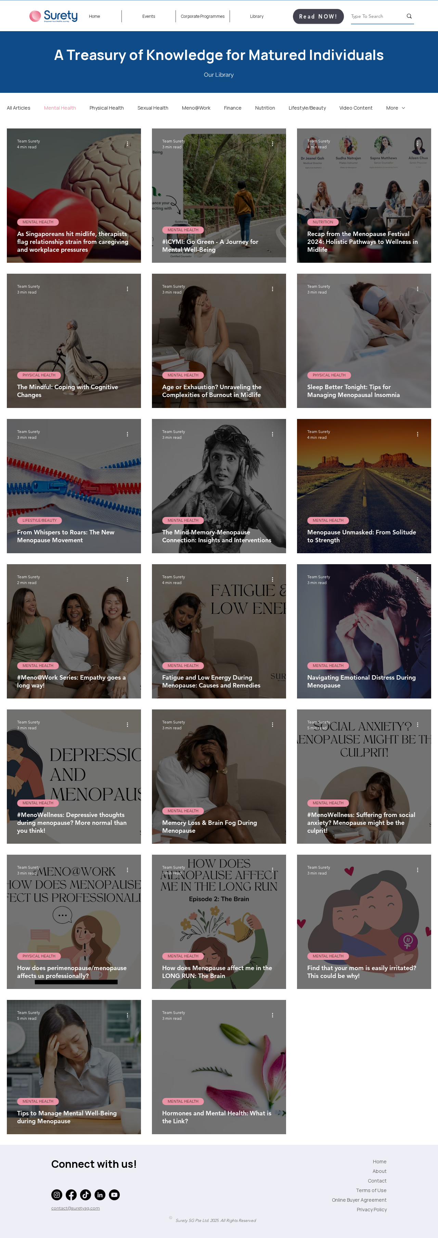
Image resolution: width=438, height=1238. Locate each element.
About (380, 1171)
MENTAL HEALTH (38, 222)
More (392, 107)
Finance (233, 107)
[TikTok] (85, 1194)
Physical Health (107, 107)
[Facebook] (71, 1194)
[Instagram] (56, 1194)
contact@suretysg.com (75, 1208)
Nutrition (265, 107)
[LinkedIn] (99, 1194)
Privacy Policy (372, 1209)
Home (380, 1161)
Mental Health (60, 107)
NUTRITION (323, 222)
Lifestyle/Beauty (307, 107)
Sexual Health (153, 107)
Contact (377, 1180)
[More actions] (130, 143)
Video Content (356, 107)
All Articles (18, 107)
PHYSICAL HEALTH (39, 375)
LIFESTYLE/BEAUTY (39, 520)
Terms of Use (371, 1190)
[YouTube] (114, 1194)
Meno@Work (196, 107)
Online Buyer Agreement (369, 1200)
